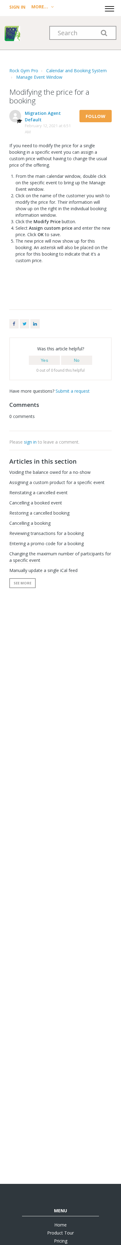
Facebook (14, 323)
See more (22, 583)
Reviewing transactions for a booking (46, 533)
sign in (30, 442)
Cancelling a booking (30, 523)
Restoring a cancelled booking (39, 513)
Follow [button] (95, 116)
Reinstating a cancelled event (38, 492)
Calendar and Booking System (76, 70)
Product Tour (60, 1233)
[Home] (12, 33)
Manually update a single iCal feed (43, 570)
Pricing (60, 1241)
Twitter (24, 323)
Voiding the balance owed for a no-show (50, 472)
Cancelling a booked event (35, 503)
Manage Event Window (39, 77)
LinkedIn (35, 323)
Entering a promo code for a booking (46, 543)
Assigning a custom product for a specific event (57, 482)
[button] (109, 8)
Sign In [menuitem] (18, 7)
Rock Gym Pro (23, 70)
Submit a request (73, 391)
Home (60, 1225)
